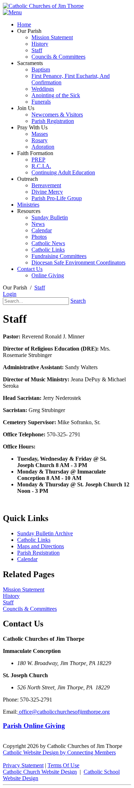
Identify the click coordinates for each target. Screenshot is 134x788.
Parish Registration (38, 553)
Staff (8, 602)
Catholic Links (33, 540)
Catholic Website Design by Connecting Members (59, 752)
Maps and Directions (40, 546)
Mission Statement (23, 589)
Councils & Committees (30, 609)
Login (9, 294)
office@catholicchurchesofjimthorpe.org (64, 712)
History (11, 596)
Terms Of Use (63, 765)
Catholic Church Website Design (40, 772)
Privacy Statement (23, 765)
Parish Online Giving (34, 725)
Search (78, 301)
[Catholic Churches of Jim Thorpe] (43, 6)
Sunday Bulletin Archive (45, 533)
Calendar (27, 559)
